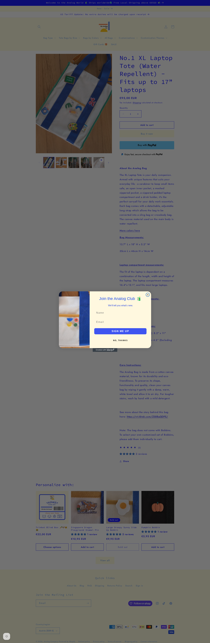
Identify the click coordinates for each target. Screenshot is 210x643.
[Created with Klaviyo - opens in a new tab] (105, 350)
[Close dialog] (148, 295)
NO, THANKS (120, 340)
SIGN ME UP (120, 331)
